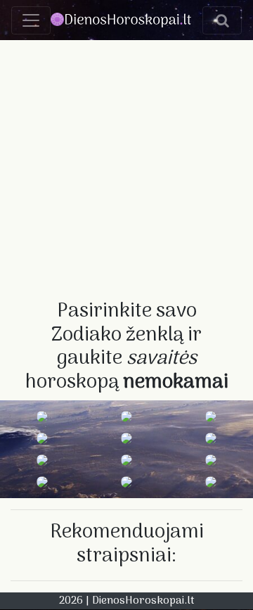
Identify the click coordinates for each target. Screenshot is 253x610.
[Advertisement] (126, 166)
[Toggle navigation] (31, 20)
